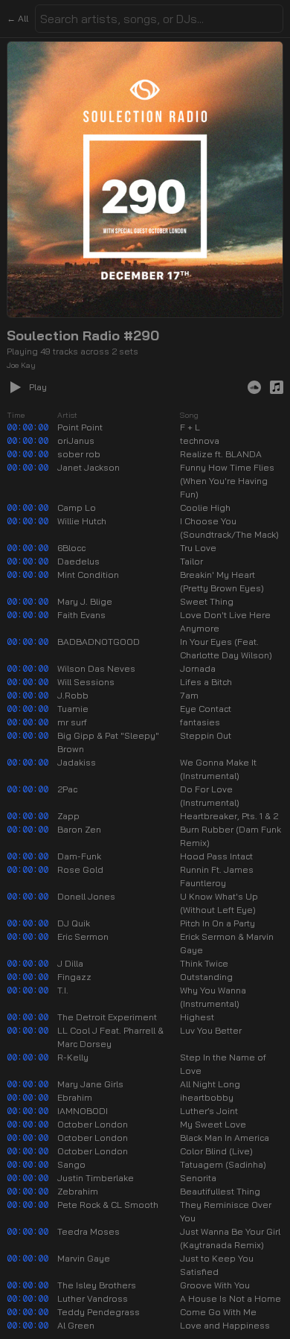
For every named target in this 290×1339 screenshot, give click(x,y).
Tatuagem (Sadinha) (223, 1164)
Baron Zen (79, 829)
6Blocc (71, 547)
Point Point (80, 427)
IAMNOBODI (82, 1110)
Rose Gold (80, 869)
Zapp (68, 815)
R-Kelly (72, 1057)
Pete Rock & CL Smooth (107, 1204)
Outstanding (206, 976)
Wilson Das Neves (96, 668)
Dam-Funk (79, 856)
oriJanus (75, 440)
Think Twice (204, 963)
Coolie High (205, 507)
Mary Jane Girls (90, 1084)
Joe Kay (21, 365)
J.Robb (72, 695)
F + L (190, 427)
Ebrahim (74, 1097)
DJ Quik (73, 923)
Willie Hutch (81, 521)
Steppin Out (205, 735)
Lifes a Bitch (206, 681)
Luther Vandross (92, 1298)
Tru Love (198, 547)
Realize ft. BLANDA (221, 453)
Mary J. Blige (84, 601)
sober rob (78, 453)
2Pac (67, 789)
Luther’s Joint (209, 1110)
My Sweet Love (213, 1124)
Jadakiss (76, 762)
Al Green (75, 1325)
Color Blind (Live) (216, 1151)
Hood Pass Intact (216, 856)
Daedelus (78, 561)
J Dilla (70, 963)
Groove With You (215, 1285)
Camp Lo (76, 507)
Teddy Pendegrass (98, 1311)
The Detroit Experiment (107, 1016)
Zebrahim (77, 1191)
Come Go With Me (218, 1311)
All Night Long (210, 1084)
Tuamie (72, 708)
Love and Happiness (225, 1325)
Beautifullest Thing (220, 1191)
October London (92, 1124)
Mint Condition (88, 574)
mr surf (72, 722)
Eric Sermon (83, 936)
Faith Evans (81, 614)
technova (199, 440)
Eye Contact (205, 708)
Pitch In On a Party (217, 923)
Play (38, 386)
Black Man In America (224, 1137)
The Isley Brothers (96, 1285)
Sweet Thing (206, 601)
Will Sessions (86, 681)
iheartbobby (206, 1097)
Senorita (198, 1177)
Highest (197, 1016)
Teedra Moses (88, 1231)
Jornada (198, 668)
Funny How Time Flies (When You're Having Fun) (227, 481)
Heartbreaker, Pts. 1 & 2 (229, 815)
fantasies (200, 722)
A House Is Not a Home (230, 1298)
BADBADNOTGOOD (98, 641)
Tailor (191, 561)
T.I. (62, 990)
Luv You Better (211, 1030)
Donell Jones (86, 896)
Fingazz (74, 976)
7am (189, 695)
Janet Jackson (88, 467)
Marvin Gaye (83, 1258)
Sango (71, 1164)
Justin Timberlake (95, 1177)
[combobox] (159, 18)
